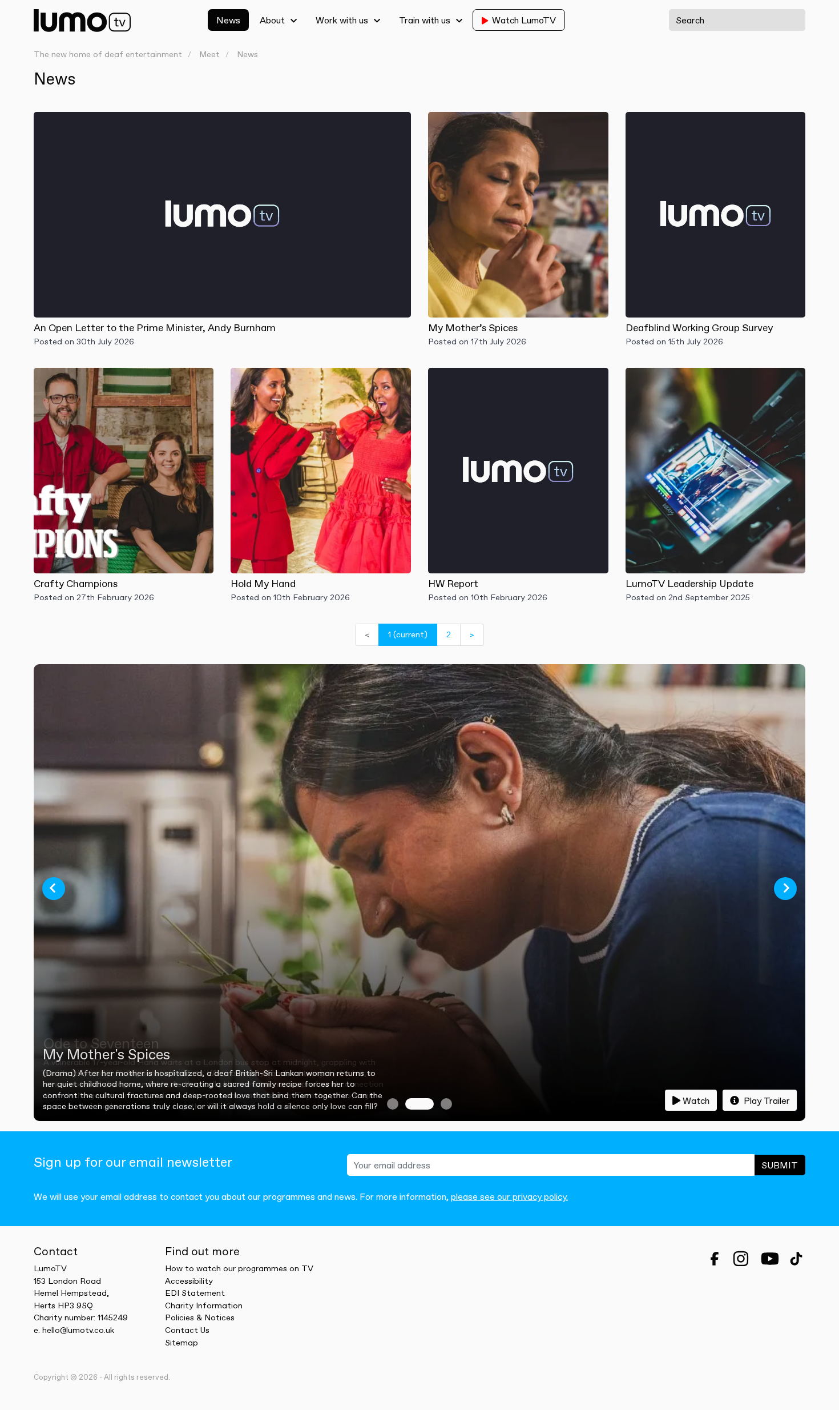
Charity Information (204, 1305)
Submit (779, 1165)
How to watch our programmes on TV (239, 1268)
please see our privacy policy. (509, 1196)
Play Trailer (765, 1100)
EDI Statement (195, 1293)
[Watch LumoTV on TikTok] (796, 1258)
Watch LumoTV (524, 20)
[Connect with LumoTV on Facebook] (714, 1258)
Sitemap (181, 1342)
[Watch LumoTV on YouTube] (770, 1258)
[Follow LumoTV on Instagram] (741, 1258)
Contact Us (187, 1330)
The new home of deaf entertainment (108, 54)
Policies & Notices (200, 1317)
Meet (209, 54)
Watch (696, 1100)
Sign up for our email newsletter (133, 1162)
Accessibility (189, 1281)
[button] (53, 888)
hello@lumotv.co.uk (78, 1330)
